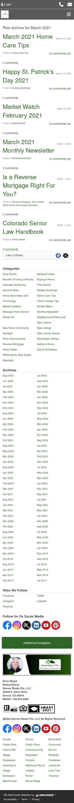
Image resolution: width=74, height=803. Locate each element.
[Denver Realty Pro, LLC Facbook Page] (7, 625)
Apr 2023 (42, 451)
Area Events (10, 274)
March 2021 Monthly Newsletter (28, 146)
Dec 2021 (8, 488)
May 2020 (42, 537)
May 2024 (42, 418)
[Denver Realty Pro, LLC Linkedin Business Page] (36, 625)
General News (11, 290)
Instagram (8, 601)
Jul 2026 (42, 375)
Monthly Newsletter (21, 158)
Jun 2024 (8, 418)
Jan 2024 (42, 429)
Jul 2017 (42, 580)
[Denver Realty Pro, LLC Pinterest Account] (55, 625)
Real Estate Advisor (48, 338)
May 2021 (42, 505)
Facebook (8, 595)
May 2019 (42, 569)
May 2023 (8, 451)
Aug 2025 (42, 381)
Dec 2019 (8, 553)
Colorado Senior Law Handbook (25, 227)
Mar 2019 (42, 575)
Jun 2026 (8, 381)
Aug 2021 (8, 499)
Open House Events (48, 333)
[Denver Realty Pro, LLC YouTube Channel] (45, 625)
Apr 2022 (8, 478)
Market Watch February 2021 (22, 110)
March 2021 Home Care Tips (28, 40)
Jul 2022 (42, 467)
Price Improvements (14, 338)
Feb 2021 (8, 515)
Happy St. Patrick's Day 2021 (28, 75)
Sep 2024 (42, 408)
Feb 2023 (42, 456)
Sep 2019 (42, 559)
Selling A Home (45, 344)
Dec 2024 (8, 402)
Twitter (41, 595)
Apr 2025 (8, 391)
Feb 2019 (8, 580)
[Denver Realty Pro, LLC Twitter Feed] (26, 625)
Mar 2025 (42, 391)
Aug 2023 (8, 445)
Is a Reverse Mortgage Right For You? (29, 185)
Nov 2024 (42, 402)
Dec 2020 (8, 521)
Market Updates (12, 306)
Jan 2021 (42, 515)
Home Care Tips (20, 52)
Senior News (38, 201)
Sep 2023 (42, 440)
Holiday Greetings (21, 87)
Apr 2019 (8, 575)
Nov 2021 (42, 488)
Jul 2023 (42, 445)
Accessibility (10, 799)
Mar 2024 (42, 424)
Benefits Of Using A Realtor (18, 279)
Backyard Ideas (46, 274)
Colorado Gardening (14, 284)
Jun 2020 (8, 537)
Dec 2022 (42, 462)
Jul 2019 (42, 564)
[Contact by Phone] (61, 4)
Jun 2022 (8, 472)
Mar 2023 (8, 456)
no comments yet (60, 53)
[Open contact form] (70, 4)
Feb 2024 (8, 429)
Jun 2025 (42, 386)
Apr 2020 (8, 542)
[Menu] (68, 14)
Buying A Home (46, 279)
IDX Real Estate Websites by (19, 795)
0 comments (10, 63)
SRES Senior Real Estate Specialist (20, 205)
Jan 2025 (42, 397)
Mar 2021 (42, 510)
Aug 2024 (8, 413)
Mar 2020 (42, 542)
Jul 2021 (42, 499)
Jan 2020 (42, 548)
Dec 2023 (8, 435)
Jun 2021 (8, 505)
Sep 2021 (42, 494)
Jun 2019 (8, 569)
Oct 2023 (8, 440)
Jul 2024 (42, 413)
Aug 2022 (8, 467)
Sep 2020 (42, 526)
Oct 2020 (8, 526)
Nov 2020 (42, 521)
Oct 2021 (8, 494)
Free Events (44, 284)
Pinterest (8, 606)
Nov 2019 (42, 553)
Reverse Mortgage (21, 201)
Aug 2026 (8, 375)
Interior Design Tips (48, 301)
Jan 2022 (42, 483)
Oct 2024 (8, 408)
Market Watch (19, 123)
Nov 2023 (42, 435)
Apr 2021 (8, 510)
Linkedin (42, 601)
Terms (24, 799)
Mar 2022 (42, 478)
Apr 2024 (8, 424)
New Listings (44, 328)
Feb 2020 (8, 548)
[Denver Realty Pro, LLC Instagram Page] (16, 625)
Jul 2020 (42, 532)
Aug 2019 (8, 564)
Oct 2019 (8, 559)
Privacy (36, 799)
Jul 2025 (7, 386)
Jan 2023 (8, 462)
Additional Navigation (37, 643)
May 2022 (42, 472)
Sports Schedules (47, 349)
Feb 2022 (8, 483)
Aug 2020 (8, 532)
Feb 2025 (8, 397)
